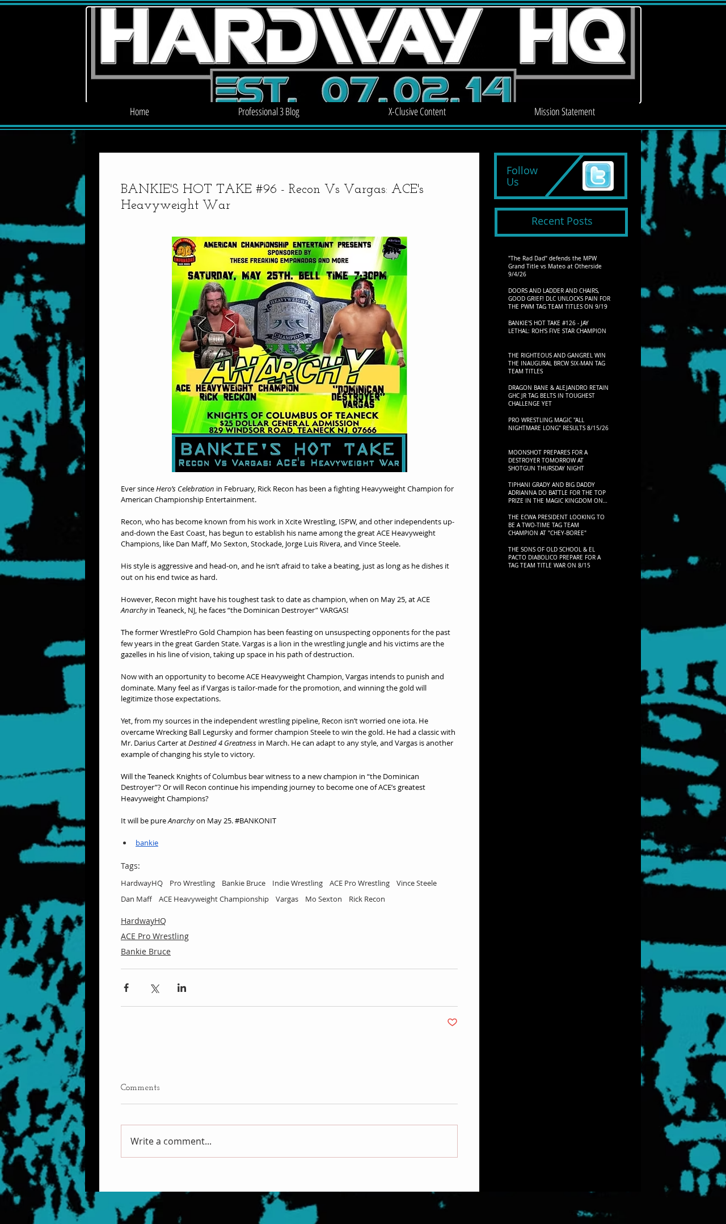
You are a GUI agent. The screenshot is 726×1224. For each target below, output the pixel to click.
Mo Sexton (323, 898)
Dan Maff (136, 898)
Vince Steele (416, 882)
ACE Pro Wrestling (360, 882)
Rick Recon (367, 898)
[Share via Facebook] (126, 987)
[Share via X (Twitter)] (154, 987)
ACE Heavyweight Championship (214, 898)
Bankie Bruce (243, 882)
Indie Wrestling (297, 882)
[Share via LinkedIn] (181, 987)
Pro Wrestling (192, 882)
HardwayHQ (142, 882)
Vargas (287, 898)
